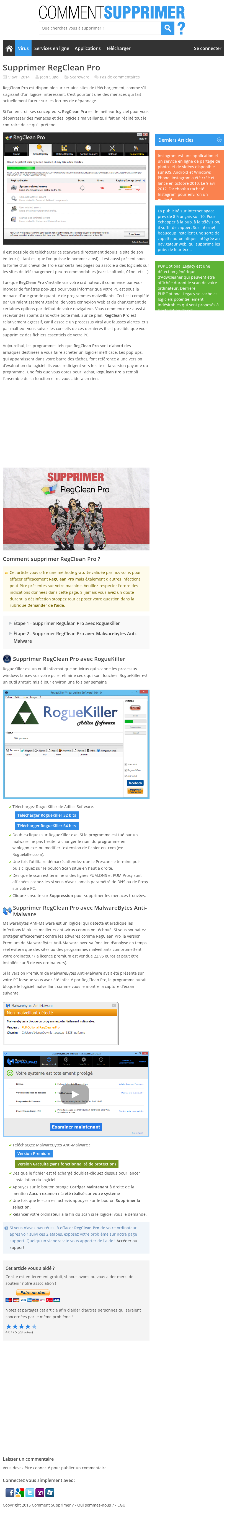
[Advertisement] (76, 424)
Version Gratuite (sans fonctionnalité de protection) (66, 1164)
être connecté (37, 1467)
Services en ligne (51, 48)
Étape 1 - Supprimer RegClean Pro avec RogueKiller (67, 623)
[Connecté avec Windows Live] (49, 1495)
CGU (121, 1505)
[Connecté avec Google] (20, 1495)
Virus (23, 48)
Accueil (9, 48)
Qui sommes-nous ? (95, 1505)
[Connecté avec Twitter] (30, 1495)
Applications (88, 48)
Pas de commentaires (120, 77)
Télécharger (118, 48)
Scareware (79, 77)
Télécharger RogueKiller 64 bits (46, 825)
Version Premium (33, 1153)
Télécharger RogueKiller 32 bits (46, 815)
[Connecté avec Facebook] (11, 1495)
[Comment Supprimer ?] (112, 12)
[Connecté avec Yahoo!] (40, 1495)
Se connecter (207, 48)
